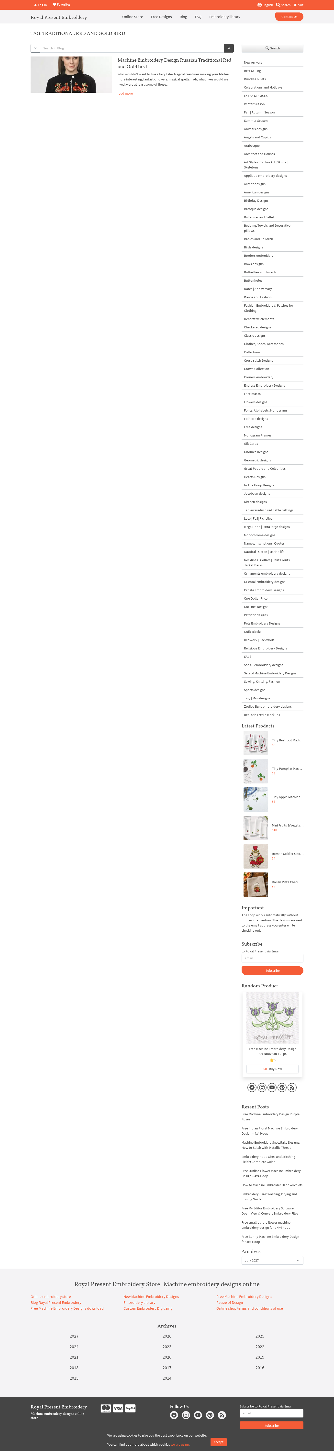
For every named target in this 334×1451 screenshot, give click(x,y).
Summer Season (256, 120)
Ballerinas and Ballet (259, 217)
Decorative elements (259, 319)
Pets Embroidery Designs (262, 623)
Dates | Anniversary (258, 289)
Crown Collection (256, 369)
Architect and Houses (259, 154)
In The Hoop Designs (259, 485)
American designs (256, 192)
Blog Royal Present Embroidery (56, 1302)
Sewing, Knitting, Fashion (262, 681)
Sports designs (254, 690)
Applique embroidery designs (265, 175)
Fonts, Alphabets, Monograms (266, 410)
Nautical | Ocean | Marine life (264, 551)
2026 (167, 1336)
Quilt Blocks (252, 631)
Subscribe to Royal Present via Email (266, 1406)
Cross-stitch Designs (258, 360)
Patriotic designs (256, 615)
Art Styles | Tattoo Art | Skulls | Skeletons (266, 164)
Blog (183, 16)
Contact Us (289, 16)
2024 (74, 1346)
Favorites (63, 4)
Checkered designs (257, 327)
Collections (252, 352)
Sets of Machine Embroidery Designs (270, 673)
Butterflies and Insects (260, 272)
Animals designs (255, 129)
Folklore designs (256, 418)
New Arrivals (253, 62)
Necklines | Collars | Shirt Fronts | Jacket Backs (267, 562)
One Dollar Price (255, 598)
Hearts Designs (255, 477)
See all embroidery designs (263, 665)
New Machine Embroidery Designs (151, 1296)
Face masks (252, 393)
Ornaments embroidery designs (267, 573)
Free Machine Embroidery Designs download (67, 1308)
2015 (74, 1378)
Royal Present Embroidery (59, 17)
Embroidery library (224, 16)
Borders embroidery (258, 255)
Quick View (272, 1020)
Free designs (253, 427)
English (267, 5)
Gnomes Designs (256, 452)
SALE (247, 656)
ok (229, 48)
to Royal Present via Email (260, 951)
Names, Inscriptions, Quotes (264, 543)
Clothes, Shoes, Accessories (264, 344)
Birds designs (253, 247)
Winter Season (254, 104)
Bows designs (254, 264)
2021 (74, 1357)
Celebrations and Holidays (263, 87)
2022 (260, 1346)
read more (125, 93)
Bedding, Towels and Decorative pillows (267, 228)
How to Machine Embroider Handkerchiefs (272, 1185)
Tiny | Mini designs (257, 698)
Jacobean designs (257, 493)
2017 (167, 1367)
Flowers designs (255, 402)
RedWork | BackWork (259, 640)
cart (300, 5)
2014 (167, 1378)
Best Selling (252, 70)
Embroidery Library (139, 1302)
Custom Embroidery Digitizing (147, 1308)
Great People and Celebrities (265, 468)
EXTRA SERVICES (255, 95)
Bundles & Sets (255, 79)
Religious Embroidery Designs (265, 648)
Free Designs (161, 16)
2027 (74, 1336)
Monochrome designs (259, 535)
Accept (218, 1442)
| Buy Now (272, 1069)
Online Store (132, 16)
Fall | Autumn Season (259, 112)
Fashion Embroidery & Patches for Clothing (268, 308)
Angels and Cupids (257, 137)
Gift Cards (251, 443)
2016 (260, 1367)
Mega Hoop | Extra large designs (267, 527)
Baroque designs (256, 209)
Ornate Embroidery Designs (264, 590)
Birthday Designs (256, 200)
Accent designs (255, 184)
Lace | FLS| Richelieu (258, 518)
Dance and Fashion (258, 297)
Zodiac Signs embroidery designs (268, 706)
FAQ (198, 16)
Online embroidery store (51, 1296)
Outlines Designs (256, 606)
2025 (260, 1336)
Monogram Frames (257, 435)
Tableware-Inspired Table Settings (268, 510)
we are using (180, 1444)
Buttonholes (253, 280)
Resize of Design (229, 1302)
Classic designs (255, 335)
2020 (167, 1357)
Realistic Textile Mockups (262, 715)
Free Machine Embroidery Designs (244, 1296)
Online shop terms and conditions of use (249, 1308)
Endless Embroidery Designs (264, 385)
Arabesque (252, 145)
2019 (260, 1357)
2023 (167, 1346)
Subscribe (273, 970)
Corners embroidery (258, 377)
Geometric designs (257, 460)
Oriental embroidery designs (264, 582)
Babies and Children (258, 239)
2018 (74, 1367)
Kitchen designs (255, 502)
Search (274, 48)
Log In (42, 5)
